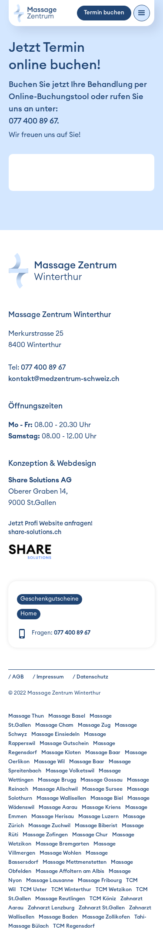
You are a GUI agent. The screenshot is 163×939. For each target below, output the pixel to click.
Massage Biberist (96, 825)
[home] (35, 13)
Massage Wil (49, 761)
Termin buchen (104, 13)
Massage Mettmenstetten (74, 862)
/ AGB (16, 676)
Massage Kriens (101, 807)
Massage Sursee (102, 789)
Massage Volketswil (70, 770)
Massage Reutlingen (60, 898)
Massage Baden (58, 916)
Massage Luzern (98, 816)
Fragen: (61, 633)
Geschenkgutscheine (49, 599)
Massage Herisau (52, 816)
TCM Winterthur (71, 889)
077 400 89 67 (33, 121)
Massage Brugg (57, 779)
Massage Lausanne (49, 880)
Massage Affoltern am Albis (70, 871)
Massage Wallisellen (61, 798)
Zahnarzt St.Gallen (102, 907)
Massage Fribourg (100, 880)
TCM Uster (33, 889)
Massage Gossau (101, 779)
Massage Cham (54, 725)
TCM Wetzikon (114, 889)
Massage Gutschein (64, 743)
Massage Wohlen (60, 852)
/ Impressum (48, 676)
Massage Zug (94, 725)
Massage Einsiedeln (55, 734)
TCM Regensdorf (74, 926)
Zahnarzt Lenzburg (51, 907)
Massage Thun (26, 715)
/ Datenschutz (90, 676)
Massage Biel (106, 798)
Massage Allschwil (55, 789)
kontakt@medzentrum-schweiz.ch (64, 378)
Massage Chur (90, 834)
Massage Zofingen (45, 834)
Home (28, 614)
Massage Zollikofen (106, 916)
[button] (141, 13)
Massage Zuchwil (49, 825)
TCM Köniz (103, 898)
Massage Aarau (58, 807)
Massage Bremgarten (62, 843)
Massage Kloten (61, 752)
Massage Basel (66, 715)
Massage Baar (102, 752)
